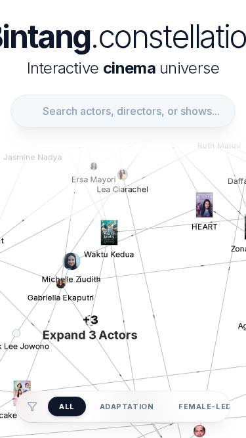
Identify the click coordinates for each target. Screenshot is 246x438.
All (67, 406)
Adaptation (127, 406)
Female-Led (205, 406)
